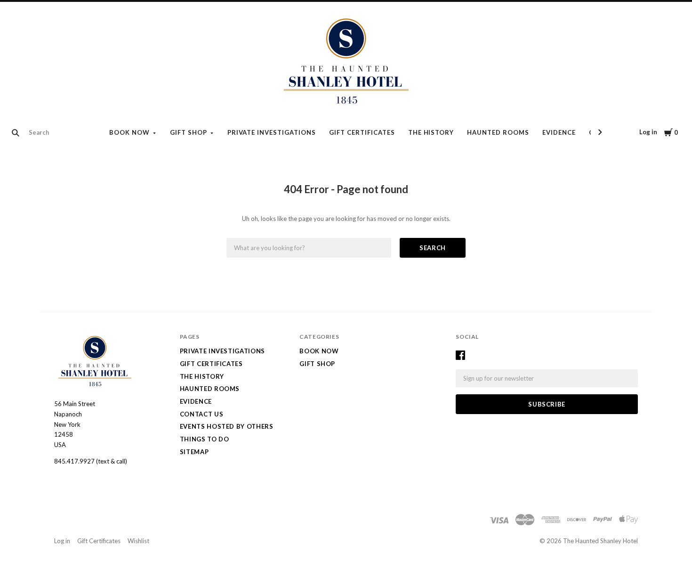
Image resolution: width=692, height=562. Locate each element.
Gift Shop (188, 132)
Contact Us (202, 414)
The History (431, 132)
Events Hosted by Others (227, 426)
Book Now (129, 132)
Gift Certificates (362, 132)
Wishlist (138, 541)
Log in (648, 132)
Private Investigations (271, 132)
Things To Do (204, 439)
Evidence (559, 132)
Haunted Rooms (498, 132)
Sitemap (194, 452)
